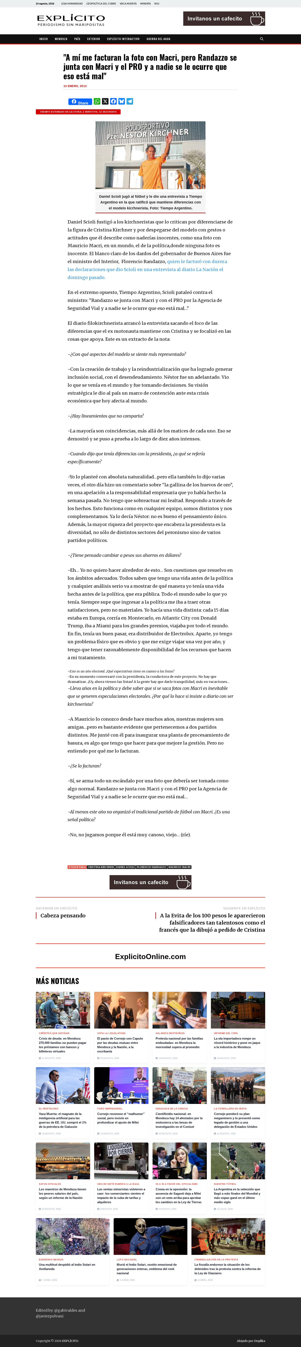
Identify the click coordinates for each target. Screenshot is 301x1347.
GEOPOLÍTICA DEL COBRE (101, 3)
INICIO (43, 39)
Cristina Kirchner (101, 867)
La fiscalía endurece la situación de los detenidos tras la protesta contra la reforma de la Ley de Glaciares (228, 1269)
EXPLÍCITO (70, 1341)
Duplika (259, 1341)
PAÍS (77, 39)
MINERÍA (145, 3)
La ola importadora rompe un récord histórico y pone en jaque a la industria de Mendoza (237, 1043)
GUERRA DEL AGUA (158, 39)
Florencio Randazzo (151, 867)
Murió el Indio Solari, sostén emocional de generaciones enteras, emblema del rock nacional (147, 1269)
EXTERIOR (93, 39)
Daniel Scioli (125, 867)
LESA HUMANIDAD (72, 3)
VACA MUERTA (128, 3)
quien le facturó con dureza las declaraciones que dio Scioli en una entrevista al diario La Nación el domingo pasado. (147, 269)
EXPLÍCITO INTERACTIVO (123, 39)
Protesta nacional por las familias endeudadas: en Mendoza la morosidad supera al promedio (179, 1043)
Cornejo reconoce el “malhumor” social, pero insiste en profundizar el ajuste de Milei (121, 1118)
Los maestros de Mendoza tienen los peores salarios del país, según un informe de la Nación (62, 1193)
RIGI (156, 3)
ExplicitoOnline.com (150, 956)
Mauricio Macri (179, 867)
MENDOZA (61, 39)
